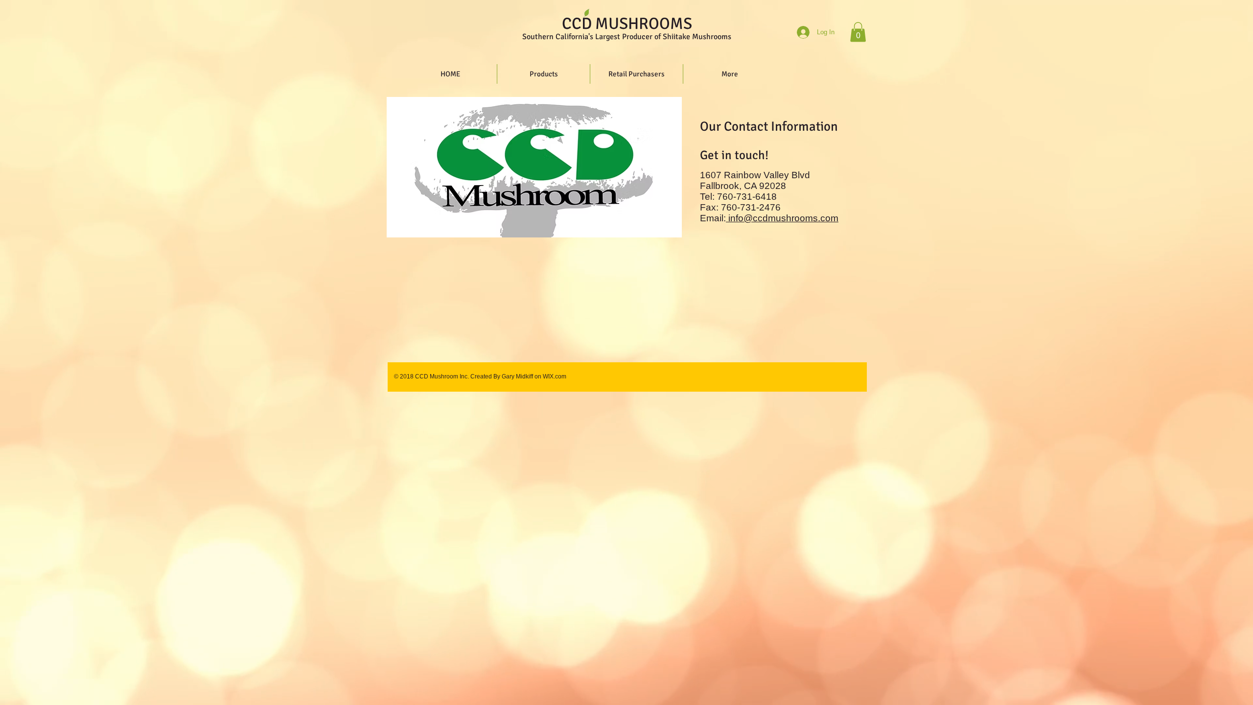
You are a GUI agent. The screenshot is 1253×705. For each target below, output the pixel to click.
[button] (858, 32)
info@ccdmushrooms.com (783, 218)
